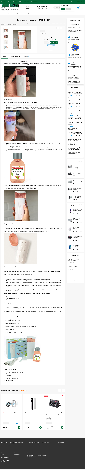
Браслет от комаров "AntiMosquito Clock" (12, 413)
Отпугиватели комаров (10, 17)
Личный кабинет (17, 454)
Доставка (15, 1)
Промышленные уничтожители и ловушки (32, 453)
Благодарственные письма (37, 1)
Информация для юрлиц (24, 1)
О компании (3, 1)
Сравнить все (21, 390)
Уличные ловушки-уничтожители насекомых (32, 456)
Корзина (15, 452)
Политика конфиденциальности (5, 463)
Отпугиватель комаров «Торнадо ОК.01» (55, 412)
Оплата (9, 1)
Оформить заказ (17, 455)
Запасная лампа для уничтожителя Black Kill (33, 413)
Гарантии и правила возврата (5, 461)
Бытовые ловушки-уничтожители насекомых (43, 453)
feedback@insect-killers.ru (34, 442)
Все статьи (70, 281)
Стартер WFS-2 (71, 113)
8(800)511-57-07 (42, 7)
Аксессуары (40, 456)
